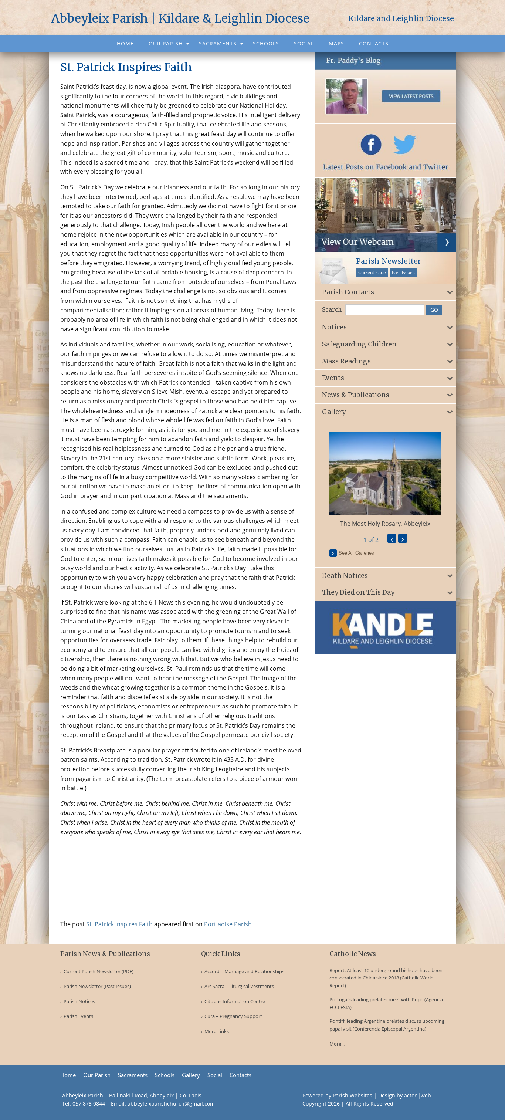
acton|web (417, 1095)
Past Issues (403, 272)
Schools (266, 43)
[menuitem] (125, 43)
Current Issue (372, 272)
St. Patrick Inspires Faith (119, 924)
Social (304, 43)
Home (125, 43)
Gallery (191, 1075)
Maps (336, 43)
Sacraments (218, 43)
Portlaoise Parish (228, 924)
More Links (216, 1031)
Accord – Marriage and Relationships (244, 971)
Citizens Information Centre (234, 1001)
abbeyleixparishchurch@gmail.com (171, 1103)
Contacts (374, 43)
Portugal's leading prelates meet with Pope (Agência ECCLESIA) (386, 1003)
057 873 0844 (88, 1103)
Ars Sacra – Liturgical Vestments (239, 986)
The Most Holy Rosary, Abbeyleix (385, 524)
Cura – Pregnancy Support (233, 1016)
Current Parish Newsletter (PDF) (98, 971)
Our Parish (166, 43)
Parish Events (78, 1016)
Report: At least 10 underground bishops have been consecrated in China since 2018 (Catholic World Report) (386, 978)
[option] (385, 480)
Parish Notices (79, 1001)
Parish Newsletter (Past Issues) (97, 986)
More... (337, 1044)
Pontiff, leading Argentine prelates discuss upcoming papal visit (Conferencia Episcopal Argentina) (386, 1025)
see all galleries (356, 553)
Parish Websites (352, 1095)
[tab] (385, 292)
